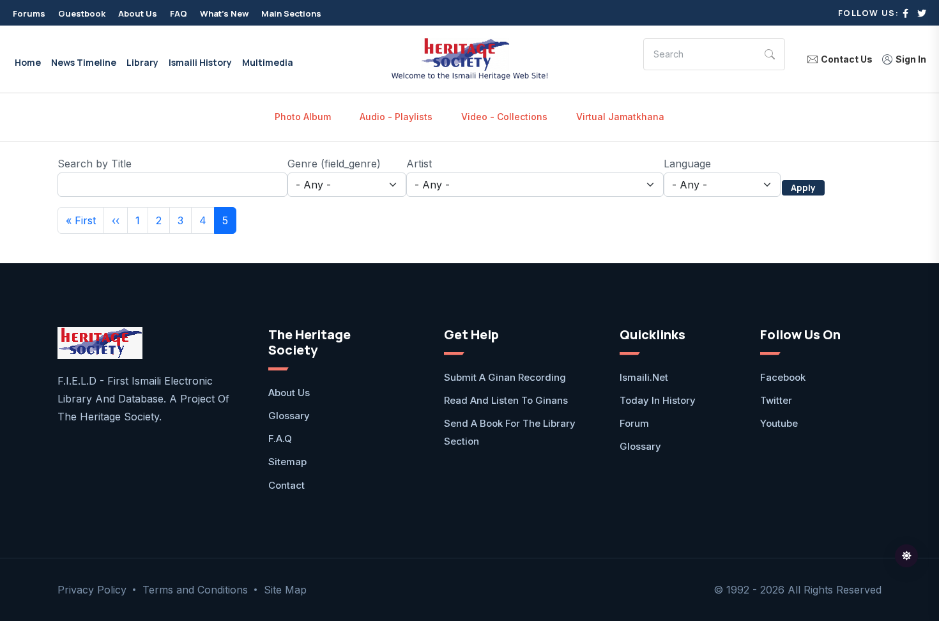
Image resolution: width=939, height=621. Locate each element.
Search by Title (94, 163)
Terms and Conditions (195, 589)
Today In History (658, 400)
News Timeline (83, 62)
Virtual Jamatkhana (620, 116)
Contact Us (847, 59)
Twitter (776, 400)
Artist (419, 163)
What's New (224, 13)
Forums (29, 13)
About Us (137, 13)
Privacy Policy (91, 589)
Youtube (779, 423)
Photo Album (303, 116)
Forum (634, 423)
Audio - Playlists (396, 116)
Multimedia (267, 62)
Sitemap (287, 462)
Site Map (285, 589)
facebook (782, 377)
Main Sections (291, 13)
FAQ (178, 13)
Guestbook (81, 13)
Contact (286, 485)
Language (687, 163)
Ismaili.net (644, 377)
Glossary (289, 416)
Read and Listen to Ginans (506, 400)
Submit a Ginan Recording (505, 377)
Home (28, 62)
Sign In (911, 59)
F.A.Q (280, 439)
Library (142, 62)
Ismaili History (200, 62)
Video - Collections (504, 116)
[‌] (905, 13)
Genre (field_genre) (334, 163)
